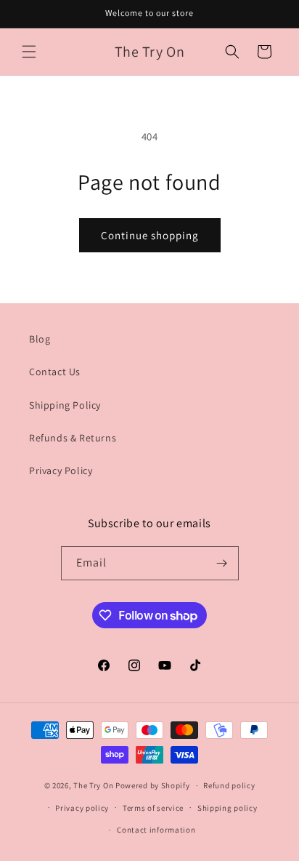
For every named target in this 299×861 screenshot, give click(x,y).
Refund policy (229, 785)
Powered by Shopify (152, 785)
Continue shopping (150, 235)
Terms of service (153, 808)
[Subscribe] (222, 563)
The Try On (93, 785)
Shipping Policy (65, 405)
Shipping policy (227, 808)
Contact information (156, 830)
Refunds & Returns (72, 437)
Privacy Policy (60, 470)
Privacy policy (82, 808)
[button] (29, 52)
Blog (39, 338)
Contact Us (55, 371)
